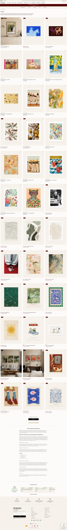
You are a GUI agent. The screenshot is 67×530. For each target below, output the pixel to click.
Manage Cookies (47, 517)
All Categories (23, 7)
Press (32, 509)
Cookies (46, 513)
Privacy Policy (46, 514)
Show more (33, 419)
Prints (4, 9)
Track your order (47, 510)
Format (34, 7)
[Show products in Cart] (65, 3)
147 (36, 422)
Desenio (2, 9)
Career (32, 510)
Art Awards (32, 516)
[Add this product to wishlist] (21, 18)
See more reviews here (33, 494)
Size (39, 7)
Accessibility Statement (34, 513)
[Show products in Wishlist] (64, 3)
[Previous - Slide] (19, 489)
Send (19, 516)
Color (29, 7)
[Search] (62, 3)
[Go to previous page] (29, 422)
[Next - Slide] (56, 489)
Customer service (47, 509)
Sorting (45, 7)
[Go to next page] (38, 422)
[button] (63, 526)
